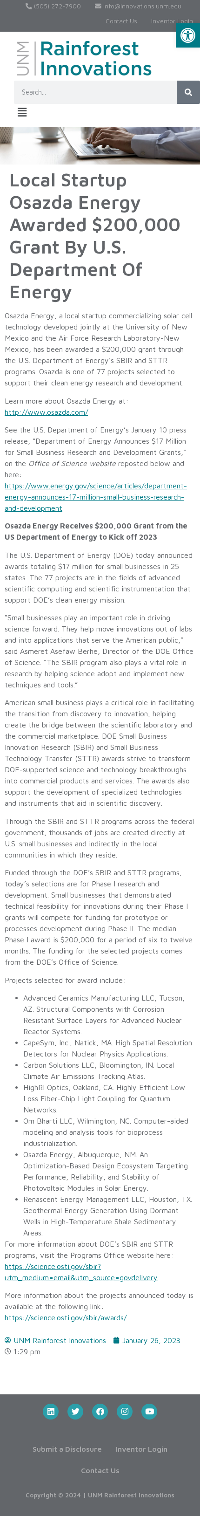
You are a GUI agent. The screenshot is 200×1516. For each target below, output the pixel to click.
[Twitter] (75, 1412)
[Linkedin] (51, 1412)
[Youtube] (149, 1412)
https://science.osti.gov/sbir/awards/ (66, 1317)
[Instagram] (125, 1412)
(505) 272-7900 (56, 6)
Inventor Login (172, 21)
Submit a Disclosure (67, 1449)
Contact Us (121, 21)
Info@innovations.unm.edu (141, 6)
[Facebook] (100, 1412)
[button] (188, 35)
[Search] (188, 92)
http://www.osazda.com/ (46, 412)
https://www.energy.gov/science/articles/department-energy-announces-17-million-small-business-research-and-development (96, 496)
